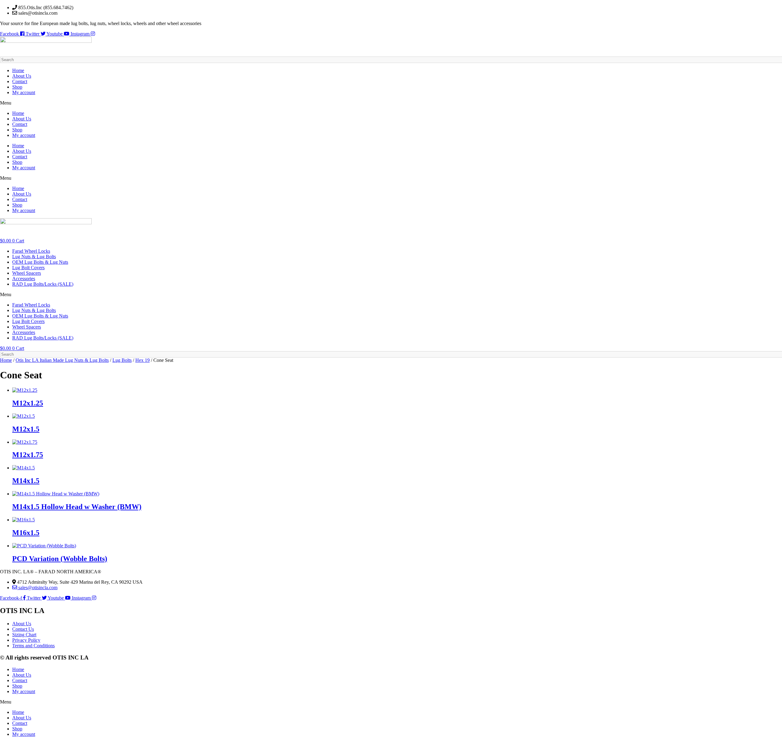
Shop (17, 87)
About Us (21, 76)
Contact (19, 81)
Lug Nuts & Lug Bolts (34, 256)
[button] (391, 103)
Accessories (23, 278)
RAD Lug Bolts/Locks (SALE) (42, 284)
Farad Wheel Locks (31, 251)
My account (23, 92)
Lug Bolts (122, 360)
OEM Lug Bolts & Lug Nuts (40, 262)
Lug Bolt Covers (28, 267)
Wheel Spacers (26, 273)
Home (18, 70)
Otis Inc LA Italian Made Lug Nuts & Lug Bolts (62, 360)
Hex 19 (142, 360)
